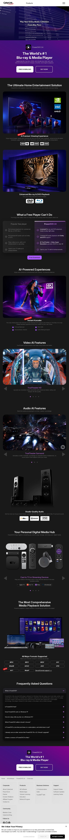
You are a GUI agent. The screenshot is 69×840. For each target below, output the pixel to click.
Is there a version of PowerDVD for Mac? (17, 737)
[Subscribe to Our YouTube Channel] (6, 823)
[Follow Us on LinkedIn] (9, 823)
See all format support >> (43, 670)
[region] (34, 832)
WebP (27, 670)
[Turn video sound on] (63, 447)
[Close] (66, 826)
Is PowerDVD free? (10, 706)
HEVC (27, 666)
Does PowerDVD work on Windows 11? (16, 712)
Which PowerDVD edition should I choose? (17, 722)
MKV (27, 662)
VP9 (57, 666)
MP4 (11, 662)
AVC (42, 666)
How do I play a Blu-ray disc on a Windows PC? (19, 717)
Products (29, 3)
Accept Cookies (57, 836)
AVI (57, 662)
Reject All (43, 836)
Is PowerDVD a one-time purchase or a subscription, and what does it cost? (27, 727)
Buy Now (44, 69)
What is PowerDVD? (11, 690)
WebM (11, 666)
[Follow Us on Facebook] (4, 823)
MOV (42, 662)
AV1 (8, 670)
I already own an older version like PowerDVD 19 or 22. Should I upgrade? (27, 732)
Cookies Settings (28, 836)
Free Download (25, 69)
